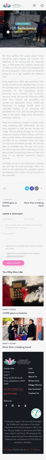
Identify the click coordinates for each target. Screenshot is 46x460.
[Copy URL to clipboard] (41, 188)
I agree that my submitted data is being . (22, 254)
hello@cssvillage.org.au (13, 388)
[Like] (4, 188)
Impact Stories (23, 24)
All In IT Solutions (33, 449)
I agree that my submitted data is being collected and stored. (24, 247)
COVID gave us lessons (14, 312)
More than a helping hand (16, 347)
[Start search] (42, 5)
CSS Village (8, 449)
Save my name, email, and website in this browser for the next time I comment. (24, 226)
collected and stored (15, 256)
